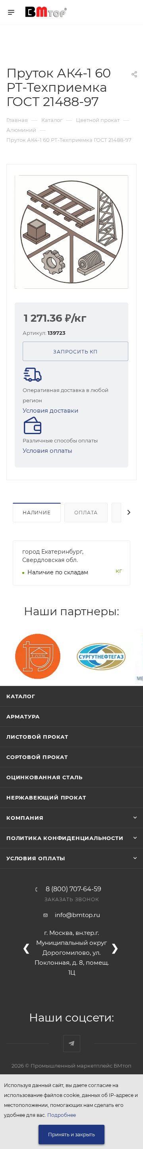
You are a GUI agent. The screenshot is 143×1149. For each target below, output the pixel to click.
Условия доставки (50, 410)
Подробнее (61, 1115)
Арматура (22, 716)
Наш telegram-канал (71, 1043)
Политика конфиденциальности (65, 838)
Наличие (37, 513)
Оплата (86, 513)
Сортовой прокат (37, 757)
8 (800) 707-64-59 (73, 889)
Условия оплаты (47, 450)
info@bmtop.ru (77, 915)
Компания (24, 818)
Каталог (20, 696)
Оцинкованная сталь (44, 777)
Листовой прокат (37, 737)
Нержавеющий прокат (46, 797)
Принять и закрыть (71, 1134)
